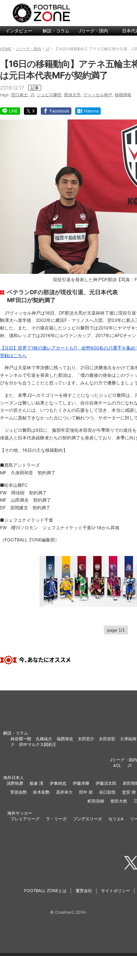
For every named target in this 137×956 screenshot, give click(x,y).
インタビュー (18, 30)
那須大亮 (72, 94)
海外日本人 (13, 777)
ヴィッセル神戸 (97, 94)
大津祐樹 (128, 738)
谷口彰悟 (107, 792)
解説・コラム (56, 30)
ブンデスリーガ (87, 818)
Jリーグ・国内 (93, 30)
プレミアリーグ (25, 818)
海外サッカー (19, 813)
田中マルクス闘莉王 (37, 744)
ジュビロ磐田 (49, 94)
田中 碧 (86, 792)
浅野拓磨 (15, 783)
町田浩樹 (96, 800)
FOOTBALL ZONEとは (45, 890)
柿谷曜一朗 (21, 738)
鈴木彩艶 (41, 792)
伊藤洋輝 (81, 783)
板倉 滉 (36, 783)
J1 (32, 94)
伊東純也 (58, 783)
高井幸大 (64, 792)
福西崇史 (65, 738)
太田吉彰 (107, 738)
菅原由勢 (18, 792)
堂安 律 (129, 792)
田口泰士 (19, 94)
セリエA (116, 818)
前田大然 (119, 800)
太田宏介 (86, 738)
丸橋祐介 (44, 738)
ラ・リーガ (56, 818)
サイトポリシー (115, 890)
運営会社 (84, 890)
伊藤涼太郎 (106, 783)
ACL (117, 765)
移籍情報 (123, 94)
